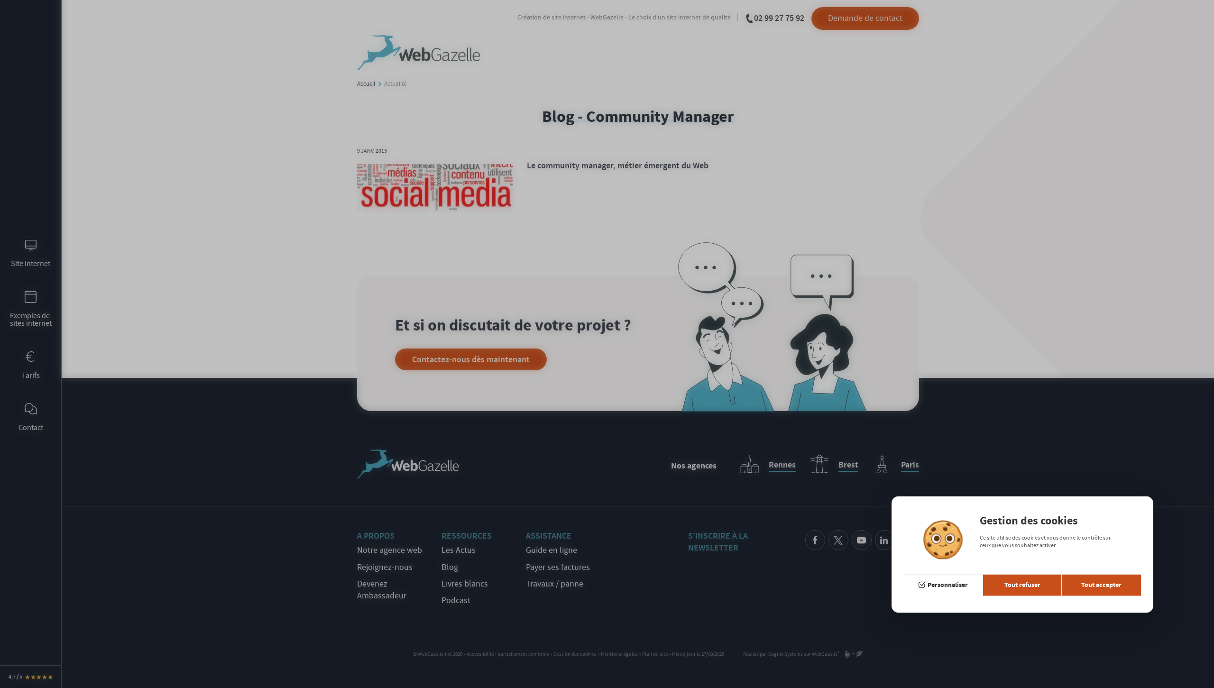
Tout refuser (1022, 584)
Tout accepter (1101, 584)
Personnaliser (948, 584)
